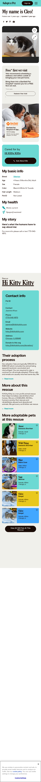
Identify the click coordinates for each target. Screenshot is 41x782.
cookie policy (17, 771)
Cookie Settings (20, 778)
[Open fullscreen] (34, 37)
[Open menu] (36, 3)
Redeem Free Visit (20, 94)
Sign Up (27, 3)
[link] (3, 21)
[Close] (38, 764)
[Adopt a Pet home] (9, 3)
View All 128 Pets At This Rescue (20, 529)
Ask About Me (22, 161)
